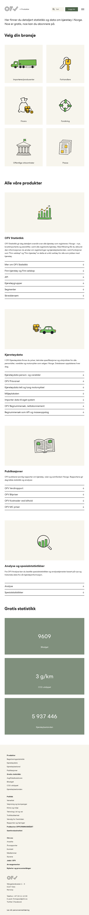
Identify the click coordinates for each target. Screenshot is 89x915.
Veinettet (10, 800)
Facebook (18, 902)
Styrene (10, 857)
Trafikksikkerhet (13, 815)
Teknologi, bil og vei (15, 812)
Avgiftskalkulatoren (14, 778)
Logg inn (71, 9)
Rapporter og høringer (16, 823)
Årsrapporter (12, 845)
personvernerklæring (21, 910)
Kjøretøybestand (13, 766)
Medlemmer (12, 853)
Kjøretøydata (12, 763)
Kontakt (10, 849)
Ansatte (10, 842)
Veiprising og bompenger (17, 804)
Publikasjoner (12, 770)
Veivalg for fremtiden (15, 819)
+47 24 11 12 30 (20, 896)
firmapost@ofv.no (20, 899)
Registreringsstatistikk (15, 759)
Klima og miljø (12, 808)
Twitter (10, 902)
